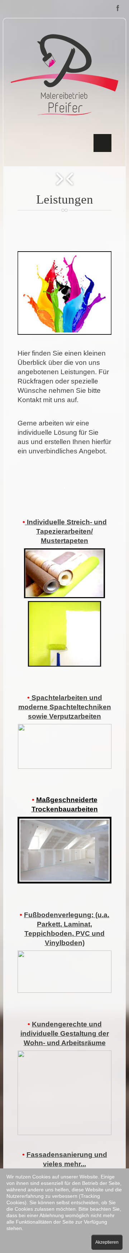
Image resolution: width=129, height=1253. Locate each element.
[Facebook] (118, 8)
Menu (102, 143)
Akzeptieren (107, 1242)
